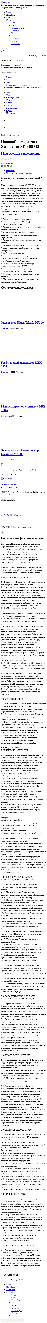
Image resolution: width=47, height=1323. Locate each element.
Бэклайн (10, 105)
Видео (9, 102)
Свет (8, 95)
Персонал (10, 113)
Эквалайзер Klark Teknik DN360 (22, 322)
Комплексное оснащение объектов (16, 505)
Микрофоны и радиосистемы (19, 85)
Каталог (9, 20)
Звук (8, 82)
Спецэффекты (12, 97)
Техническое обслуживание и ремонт (17, 507)
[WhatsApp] (11, 166)
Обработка (6, 328)
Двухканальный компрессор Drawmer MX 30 (20, 452)
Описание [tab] (10, 170)
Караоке (10, 100)
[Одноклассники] (5, 166)
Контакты (10, 17)
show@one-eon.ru (8, 474)
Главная (9, 12)
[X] (8, 166)
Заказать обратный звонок (12, 1321)
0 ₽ (2, 51)
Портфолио (11, 15)
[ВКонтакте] (2, 166)
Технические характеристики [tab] (19, 173)
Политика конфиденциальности (15, 522)
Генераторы (11, 108)
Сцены (9, 110)
